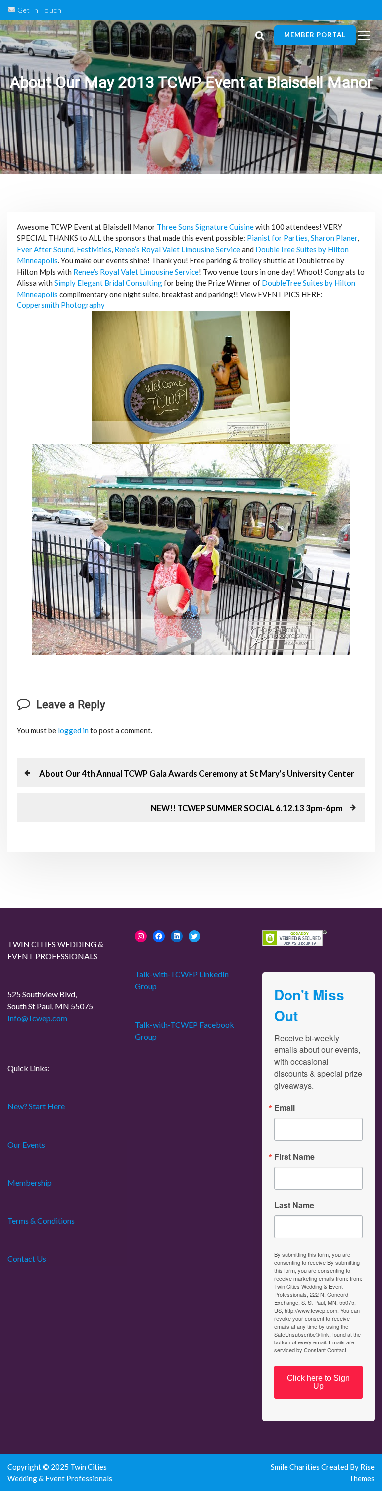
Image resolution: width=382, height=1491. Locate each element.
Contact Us (26, 1258)
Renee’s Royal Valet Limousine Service (177, 249)
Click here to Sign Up (318, 1382)
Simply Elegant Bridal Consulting (108, 282)
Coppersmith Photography (61, 304)
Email (284, 1108)
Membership (29, 1182)
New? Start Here (36, 1106)
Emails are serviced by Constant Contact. (314, 1346)
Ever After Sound (45, 249)
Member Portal (315, 35)
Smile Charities (296, 1466)
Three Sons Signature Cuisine (205, 226)
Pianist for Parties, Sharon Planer (302, 237)
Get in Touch (38, 10)
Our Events (26, 1144)
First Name (294, 1157)
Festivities (94, 249)
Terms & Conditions (41, 1220)
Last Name (294, 1205)
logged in (73, 730)
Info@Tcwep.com (37, 1018)
